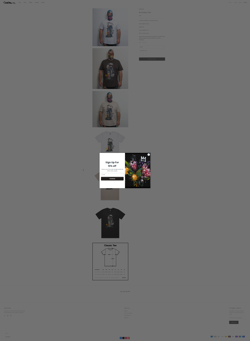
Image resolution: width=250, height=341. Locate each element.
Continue (112, 178)
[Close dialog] (149, 154)
